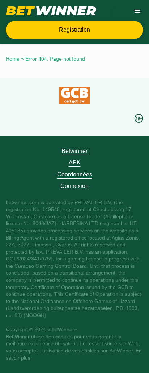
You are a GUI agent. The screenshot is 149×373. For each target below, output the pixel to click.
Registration (74, 30)
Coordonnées (74, 174)
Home (13, 59)
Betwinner (74, 151)
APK (75, 162)
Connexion (74, 186)
